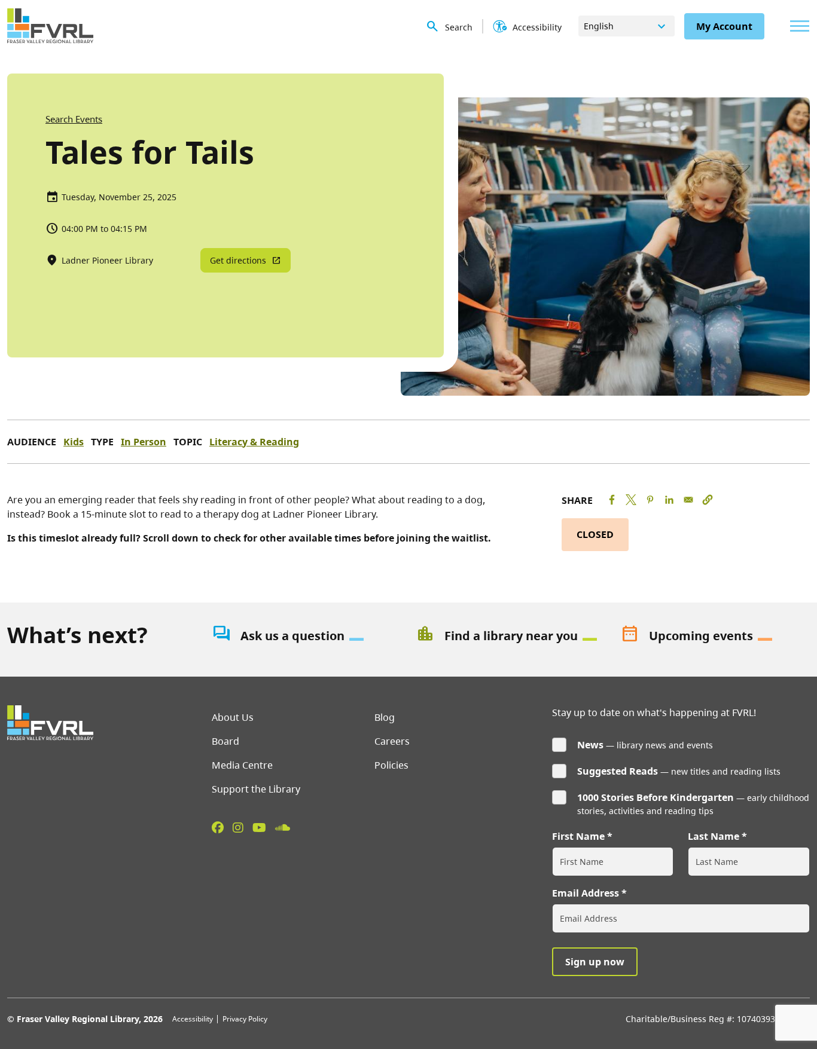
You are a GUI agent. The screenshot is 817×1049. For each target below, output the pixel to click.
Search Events (73, 119)
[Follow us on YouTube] (259, 827)
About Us (233, 717)
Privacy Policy (244, 1019)
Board (225, 741)
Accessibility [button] (537, 27)
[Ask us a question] (307, 636)
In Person (143, 441)
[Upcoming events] (715, 636)
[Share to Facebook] (612, 500)
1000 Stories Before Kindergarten (655, 797)
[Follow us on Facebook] (218, 827)
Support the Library (256, 789)
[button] (707, 500)
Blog (384, 717)
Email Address (585, 893)
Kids (73, 441)
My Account (724, 26)
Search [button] (458, 27)
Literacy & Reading (254, 441)
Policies (391, 765)
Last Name (713, 836)
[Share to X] (631, 500)
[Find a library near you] (511, 636)
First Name (578, 836)
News (590, 744)
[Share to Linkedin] (669, 500)
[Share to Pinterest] (650, 500)
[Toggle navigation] (797, 26)
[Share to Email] (688, 500)
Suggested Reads (617, 771)
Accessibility (192, 1019)
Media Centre (242, 765)
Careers (392, 741)
